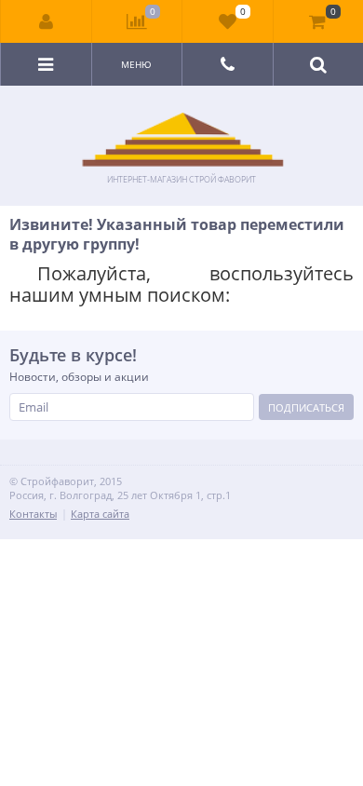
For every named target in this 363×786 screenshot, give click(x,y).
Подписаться (306, 407)
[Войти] (46, 21)
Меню (136, 64)
